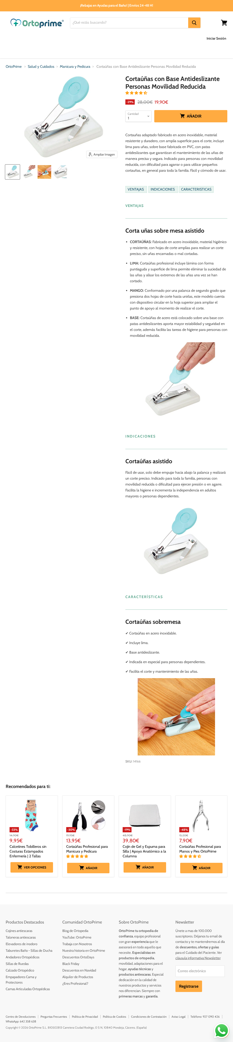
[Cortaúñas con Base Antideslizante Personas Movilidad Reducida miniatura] (60, 172)
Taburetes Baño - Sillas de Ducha (29, 951)
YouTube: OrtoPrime (76, 937)
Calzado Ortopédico (20, 970)
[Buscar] (194, 23)
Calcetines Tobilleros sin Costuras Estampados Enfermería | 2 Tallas (28, 851)
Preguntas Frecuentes (54, 1016)
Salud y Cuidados (91, 38)
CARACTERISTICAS (196, 189)
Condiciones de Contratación (149, 1016)
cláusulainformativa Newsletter (198, 958)
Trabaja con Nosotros (77, 944)
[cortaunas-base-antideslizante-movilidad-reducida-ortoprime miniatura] (28, 172)
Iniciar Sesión (216, 38)
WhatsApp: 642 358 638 (21, 1021)
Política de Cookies (114, 1016)
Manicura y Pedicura (75, 67)
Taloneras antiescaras (21, 937)
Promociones (66, 51)
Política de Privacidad (85, 1016)
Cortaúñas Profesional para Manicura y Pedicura (87, 848)
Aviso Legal (178, 1016)
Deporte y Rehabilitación (26, 51)
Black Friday (70, 964)
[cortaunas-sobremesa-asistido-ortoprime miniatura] (12, 172)
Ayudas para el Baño (22, 38)
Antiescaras (57, 38)
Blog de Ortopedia (75, 931)
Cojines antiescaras (19, 931)
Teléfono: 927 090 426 (205, 1016)
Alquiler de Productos (77, 977)
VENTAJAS (136, 189)
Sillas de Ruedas (17, 964)
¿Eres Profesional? (75, 984)
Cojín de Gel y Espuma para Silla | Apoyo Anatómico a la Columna (144, 851)
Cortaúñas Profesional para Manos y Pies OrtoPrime (200, 848)
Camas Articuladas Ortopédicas (28, 989)
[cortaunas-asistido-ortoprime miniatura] (44, 172)
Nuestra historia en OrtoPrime (83, 951)
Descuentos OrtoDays (78, 957)
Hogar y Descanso (129, 38)
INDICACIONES (163, 189)
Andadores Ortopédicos (22, 957)
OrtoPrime (14, 67)
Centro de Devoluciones (20, 1016)
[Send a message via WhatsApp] (222, 1031)
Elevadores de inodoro (21, 944)
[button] (136, 93)
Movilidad (162, 38)
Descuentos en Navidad (79, 970)
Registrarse (188, 986)
